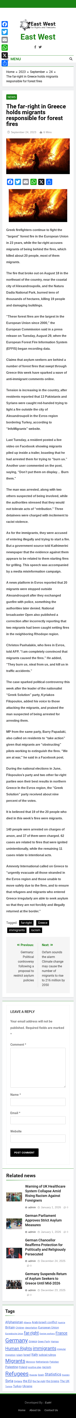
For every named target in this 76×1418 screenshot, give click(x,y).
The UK (64, 1381)
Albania (27, 1322)
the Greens (52, 1381)
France (61, 1333)
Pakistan (54, 1361)
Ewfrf (48, 1402)
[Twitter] (5, 32)
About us (35, 1410)
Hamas (55, 1341)
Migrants (15, 1361)
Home (22, 1410)
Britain (10, 1327)
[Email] (5, 40)
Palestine (11, 1367)
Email (15, 1113)
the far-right (39, 1381)
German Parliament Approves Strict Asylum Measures (43, 1220)
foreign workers (47, 1333)
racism (35, 930)
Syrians (18, 1381)
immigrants (17, 930)
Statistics (53, 1374)
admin (32, 1207)
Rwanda (33, 1375)
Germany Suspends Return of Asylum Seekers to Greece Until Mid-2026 (46, 1278)
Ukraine (27, 1386)
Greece (42, 923)
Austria (61, 1322)
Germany (16, 1340)
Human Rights (18, 1348)
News (12, 97)
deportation (31, 1327)
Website (16, 1131)
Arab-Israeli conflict (44, 1322)
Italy (34, 1354)
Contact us (51, 1410)
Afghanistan (14, 1322)
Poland (23, 1367)
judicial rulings (47, 1354)
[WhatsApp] (5, 47)
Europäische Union (14, 1333)
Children (20, 1327)
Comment (18, 1044)
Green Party (44, 1341)
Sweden (66, 1375)
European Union (48, 1327)
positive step (34, 1367)
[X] (5, 55)
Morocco (30, 1361)
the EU (27, 1381)
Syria (9, 1381)
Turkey (17, 1386)
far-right (26, 923)
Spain (41, 1374)
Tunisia (8, 1386)
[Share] (5, 63)
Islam (19, 1354)
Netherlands (42, 1361)
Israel (27, 1355)
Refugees (17, 1373)
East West (38, 37)
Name (15, 1095)
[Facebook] (5, 24)
